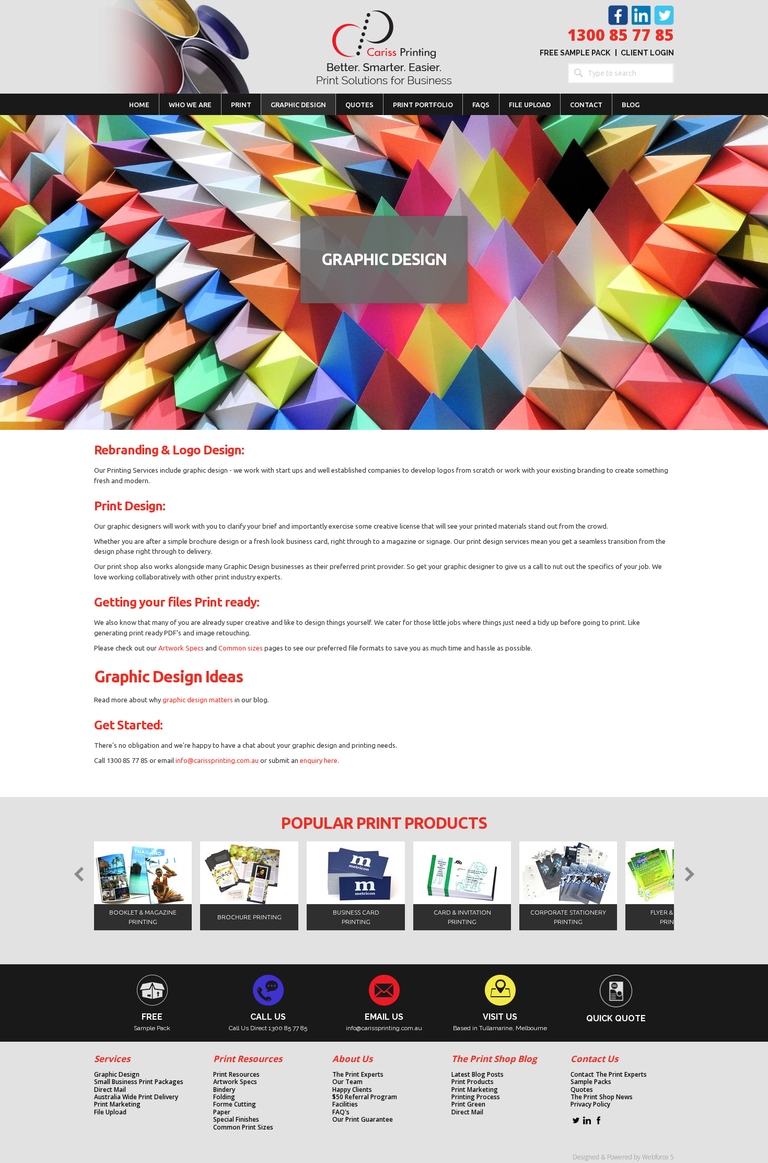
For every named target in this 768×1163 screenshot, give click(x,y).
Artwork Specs (181, 648)
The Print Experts (357, 1074)
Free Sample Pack (575, 53)
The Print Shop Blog (494, 1059)
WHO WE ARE (190, 104)
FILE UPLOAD (530, 104)
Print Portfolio (423, 104)
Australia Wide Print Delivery (136, 1097)
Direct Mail (110, 1089)
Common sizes (241, 648)
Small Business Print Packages (138, 1082)
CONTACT (586, 104)
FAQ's (341, 1112)
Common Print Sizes (243, 1127)
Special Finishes (236, 1119)
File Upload (110, 1112)
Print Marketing (117, 1104)
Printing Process (475, 1097)
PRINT (241, 104)
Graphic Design (116, 1074)
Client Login (647, 53)
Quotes (359, 104)
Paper (221, 1112)
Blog (630, 104)
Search (578, 73)
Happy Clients (352, 1089)
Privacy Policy (590, 1104)
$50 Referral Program (364, 1097)
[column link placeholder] (273, 1003)
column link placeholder (157, 1003)
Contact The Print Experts (609, 1074)
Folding (224, 1097)
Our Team (347, 1082)
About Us (352, 1059)
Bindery (224, 1089)
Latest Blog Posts (477, 1074)
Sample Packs (591, 1082)
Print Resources (247, 1059)
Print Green (468, 1104)
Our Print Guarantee (362, 1119)
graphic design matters (197, 699)
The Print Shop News (602, 1097)
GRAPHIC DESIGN (298, 104)
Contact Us (594, 1059)
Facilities (345, 1104)
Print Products (472, 1082)
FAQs (481, 104)
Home (139, 104)
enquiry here (319, 760)
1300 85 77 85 (620, 34)
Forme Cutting (234, 1104)
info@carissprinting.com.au (217, 760)
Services (112, 1059)
